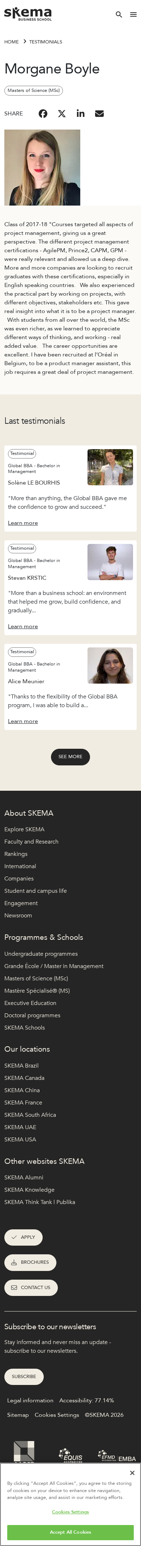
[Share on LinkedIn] (80, 113)
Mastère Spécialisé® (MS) (37, 991)
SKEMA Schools (24, 1028)
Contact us (35, 1287)
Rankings (15, 854)
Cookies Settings (70, 1512)
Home (11, 42)
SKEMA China (22, 1090)
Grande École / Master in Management (53, 966)
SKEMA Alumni (23, 1178)
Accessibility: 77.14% (86, 1401)
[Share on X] (62, 113)
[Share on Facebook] (43, 113)
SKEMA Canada (24, 1078)
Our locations (27, 1049)
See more (70, 756)
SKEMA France (23, 1103)
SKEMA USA (20, 1140)
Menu (133, 14)
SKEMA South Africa (30, 1115)
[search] (119, 14)
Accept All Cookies (70, 1532)
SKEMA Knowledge (29, 1190)
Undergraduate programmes (41, 954)
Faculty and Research (31, 842)
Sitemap (18, 1415)
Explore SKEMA (24, 829)
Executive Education (30, 1003)
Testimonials (45, 42)
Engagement (21, 903)
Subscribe (24, 1376)
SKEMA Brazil (21, 1066)
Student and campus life (35, 891)
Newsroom (18, 916)
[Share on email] (99, 113)
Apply (28, 1237)
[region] (70, 1504)
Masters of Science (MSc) (36, 979)
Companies (19, 879)
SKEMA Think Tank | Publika (39, 1202)
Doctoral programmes (32, 1015)
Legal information (30, 1401)
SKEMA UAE (20, 1127)
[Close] (132, 1473)
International (20, 866)
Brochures (35, 1262)
